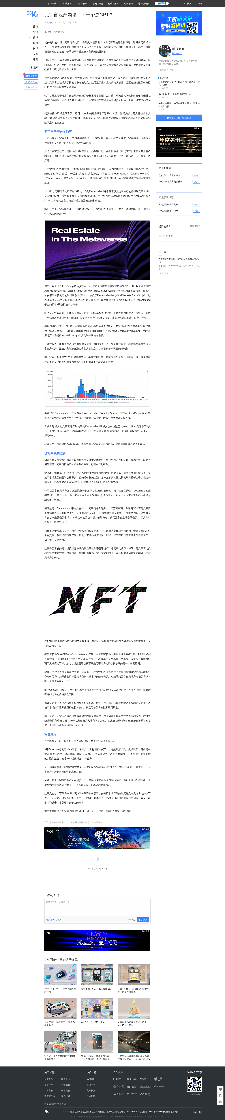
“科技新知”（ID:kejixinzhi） (81, 811)
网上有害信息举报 (170, 1111)
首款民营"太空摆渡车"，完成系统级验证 (59, 1024)
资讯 (35, 37)
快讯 (35, 32)
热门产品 (91, 1084)
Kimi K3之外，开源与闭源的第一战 (174, 93)
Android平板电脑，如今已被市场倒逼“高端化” (179, 260)
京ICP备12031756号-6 (116, 1116)
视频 (35, 48)
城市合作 (48, 1079)
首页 (35, 26)
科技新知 (48, 22)
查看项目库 (195, 226)
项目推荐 (48, 1084)
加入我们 (65, 1096)
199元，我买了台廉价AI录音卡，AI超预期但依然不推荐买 (95, 1057)
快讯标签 (91, 1096)
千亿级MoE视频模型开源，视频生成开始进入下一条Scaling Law (134, 1057)
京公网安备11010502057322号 (156, 1116)
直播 (35, 43)
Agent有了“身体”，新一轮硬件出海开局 (60, 990)
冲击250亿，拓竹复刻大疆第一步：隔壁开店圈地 (133, 990)
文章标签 (91, 1090)
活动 (35, 59)
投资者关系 (49, 1096)
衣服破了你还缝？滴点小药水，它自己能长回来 (133, 1024)
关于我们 (65, 1084)
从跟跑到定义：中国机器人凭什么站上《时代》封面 (179, 83)
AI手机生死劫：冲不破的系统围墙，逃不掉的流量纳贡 (179, 105)
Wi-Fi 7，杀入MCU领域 (93, 1022)
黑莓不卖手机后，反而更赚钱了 (96, 988)
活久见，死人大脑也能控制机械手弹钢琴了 (59, 1057)
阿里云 (72, 1111)
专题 (35, 54)
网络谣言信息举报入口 (55, 1103)
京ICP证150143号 (134, 1116)
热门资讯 (91, 1079)
